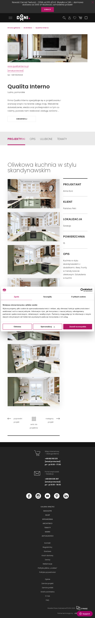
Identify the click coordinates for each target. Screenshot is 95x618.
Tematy (47, 527)
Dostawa (47, 551)
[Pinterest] (57, 498)
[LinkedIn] (66, 498)
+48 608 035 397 (52, 479)
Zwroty (47, 560)
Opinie (47, 579)
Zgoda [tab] (16, 297)
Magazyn (47, 511)
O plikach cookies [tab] (78, 297)
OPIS (32, 139)
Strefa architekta (47, 592)
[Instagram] (38, 498)
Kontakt (47, 543)
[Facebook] (29, 498)
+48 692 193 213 (51, 458)
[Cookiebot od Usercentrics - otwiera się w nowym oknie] (82, 290)
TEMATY (62, 139)
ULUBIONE (46, 139)
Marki (47, 532)
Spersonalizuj (46, 327)
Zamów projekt (47, 583)
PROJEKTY (16, 139)
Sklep (47, 515)
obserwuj (21, 119)
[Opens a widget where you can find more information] (85, 614)
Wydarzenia (47, 519)
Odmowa (17, 327)
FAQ (47, 600)
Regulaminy (47, 547)
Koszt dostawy (47, 555)
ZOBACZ (47, 9)
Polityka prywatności (47, 572)
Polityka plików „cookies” (47, 568)
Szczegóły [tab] (47, 297)
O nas (47, 596)
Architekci (47, 523)
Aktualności (47, 536)
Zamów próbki (47, 587)
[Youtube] (47, 498)
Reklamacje (47, 564)
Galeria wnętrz (47, 507)
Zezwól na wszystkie (77, 327)
